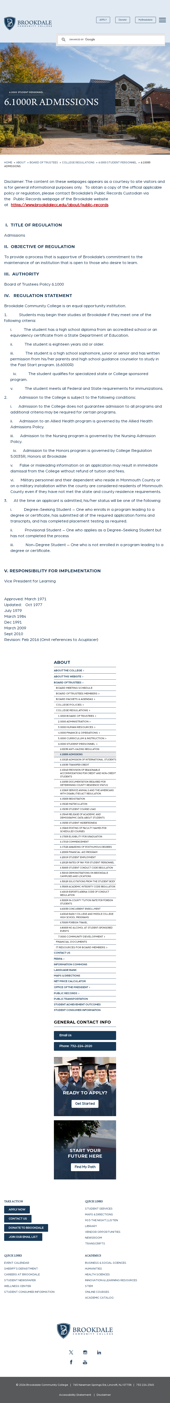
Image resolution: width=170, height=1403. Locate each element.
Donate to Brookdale (26, 1227)
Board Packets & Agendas (74, 699)
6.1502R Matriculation (73, 804)
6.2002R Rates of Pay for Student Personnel (87, 862)
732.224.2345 (145, 1384)
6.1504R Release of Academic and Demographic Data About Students (82, 816)
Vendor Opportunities (102, 1232)
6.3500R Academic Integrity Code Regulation (87, 887)
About (62, 662)
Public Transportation (71, 999)
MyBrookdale (145, 20)
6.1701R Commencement (74, 842)
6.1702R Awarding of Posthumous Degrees (86, 847)
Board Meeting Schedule (74, 688)
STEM (89, 1286)
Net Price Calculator (70, 981)
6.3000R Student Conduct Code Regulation (86, 868)
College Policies (69, 704)
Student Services (99, 1208)
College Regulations (72, 710)
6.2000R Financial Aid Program (78, 852)
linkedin (99, 1352)
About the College (68, 670)
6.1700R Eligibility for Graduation (81, 836)
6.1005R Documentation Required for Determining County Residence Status (84, 783)
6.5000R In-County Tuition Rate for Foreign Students (86, 902)
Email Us (66, 1035)
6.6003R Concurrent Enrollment (80, 909)
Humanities (93, 1268)
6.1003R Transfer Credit (74, 765)
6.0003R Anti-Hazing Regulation (79, 749)
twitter (71, 1352)
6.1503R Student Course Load (78, 809)
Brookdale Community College (28, 28)
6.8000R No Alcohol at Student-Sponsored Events (86, 929)
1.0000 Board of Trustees (76, 716)
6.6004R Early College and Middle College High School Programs (86, 916)
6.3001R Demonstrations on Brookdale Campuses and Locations (84, 874)
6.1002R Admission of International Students (88, 759)
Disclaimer (104, 1394)
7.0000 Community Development (80, 936)
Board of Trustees (67, 682)
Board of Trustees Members (76, 693)
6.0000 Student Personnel (76, 744)
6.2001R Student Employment (78, 857)
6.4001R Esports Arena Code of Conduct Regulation (84, 893)
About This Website (67, 676)
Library (91, 1226)
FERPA (58, 959)
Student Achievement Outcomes (77, 1004)
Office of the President (71, 987)
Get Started (85, 1103)
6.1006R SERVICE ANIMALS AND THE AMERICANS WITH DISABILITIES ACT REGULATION (87, 792)
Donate (123, 20)
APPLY (103, 20)
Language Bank (65, 970)
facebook (71, 1362)
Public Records (65, 993)
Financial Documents (71, 942)
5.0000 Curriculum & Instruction (81, 738)
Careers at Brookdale (22, 1274)
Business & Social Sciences (105, 1262)
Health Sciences (97, 1274)
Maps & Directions (67, 975)
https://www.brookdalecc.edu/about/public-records (59, 205)
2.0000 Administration (73, 721)
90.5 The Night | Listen (101, 1220)
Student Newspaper (20, 1280)
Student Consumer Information (77, 1010)
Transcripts (95, 1243)
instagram (85, 1352)
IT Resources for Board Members (80, 947)
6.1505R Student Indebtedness (78, 823)
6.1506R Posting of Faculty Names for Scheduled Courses (83, 830)
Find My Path (85, 1167)
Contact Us (62, 953)
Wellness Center (17, 1286)
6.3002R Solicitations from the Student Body (87, 881)
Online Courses (97, 1291)
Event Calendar (16, 1262)
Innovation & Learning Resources (111, 1280)
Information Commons (70, 964)
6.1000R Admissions (71, 754)
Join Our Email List (23, 1236)
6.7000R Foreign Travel (74, 922)
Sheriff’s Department (21, 1268)
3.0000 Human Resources (75, 727)
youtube (85, 1362)
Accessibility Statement (75, 1394)
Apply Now (17, 1209)
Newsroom (93, 1237)
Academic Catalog (99, 1297)
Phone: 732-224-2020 (76, 1046)
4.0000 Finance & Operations (78, 732)
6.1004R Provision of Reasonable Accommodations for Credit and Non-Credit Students (88, 773)
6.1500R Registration (72, 799)
